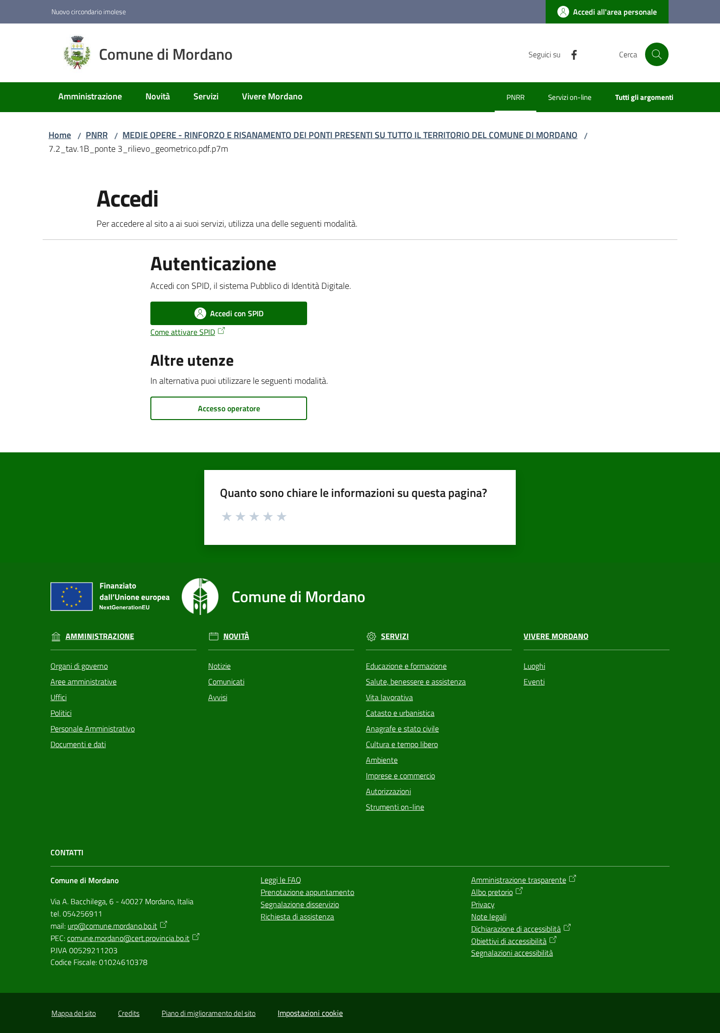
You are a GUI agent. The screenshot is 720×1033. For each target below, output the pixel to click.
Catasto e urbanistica (400, 713)
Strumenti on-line (395, 807)
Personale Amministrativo (92, 728)
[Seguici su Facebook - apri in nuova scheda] (570, 54)
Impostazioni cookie (310, 1013)
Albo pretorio (492, 892)
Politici (61, 713)
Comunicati (226, 681)
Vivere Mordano (556, 636)
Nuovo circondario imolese (88, 11)
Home (59, 134)
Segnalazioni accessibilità (512, 953)
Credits (129, 1013)
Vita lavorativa (389, 697)
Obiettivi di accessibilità (509, 941)
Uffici (58, 697)
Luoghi (534, 666)
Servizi (395, 636)
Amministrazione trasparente (518, 880)
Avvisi (217, 697)
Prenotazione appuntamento (307, 892)
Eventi (534, 681)
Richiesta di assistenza (297, 916)
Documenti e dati (78, 744)
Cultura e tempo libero (402, 744)
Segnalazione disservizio (300, 904)
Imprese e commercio (400, 775)
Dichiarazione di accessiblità (516, 929)
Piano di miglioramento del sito (209, 1013)
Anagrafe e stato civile (402, 728)
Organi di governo (79, 666)
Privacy (483, 904)
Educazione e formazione (406, 666)
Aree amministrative (83, 681)
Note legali (488, 916)
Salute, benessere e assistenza (416, 681)
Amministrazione (100, 636)
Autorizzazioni (388, 791)
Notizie (219, 666)
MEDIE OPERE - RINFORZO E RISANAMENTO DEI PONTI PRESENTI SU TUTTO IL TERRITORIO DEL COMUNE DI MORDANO (349, 134)
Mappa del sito (73, 1013)
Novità (236, 636)
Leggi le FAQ (281, 880)
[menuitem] (90, 97)
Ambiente (382, 760)
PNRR (97, 134)
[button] (657, 54)
